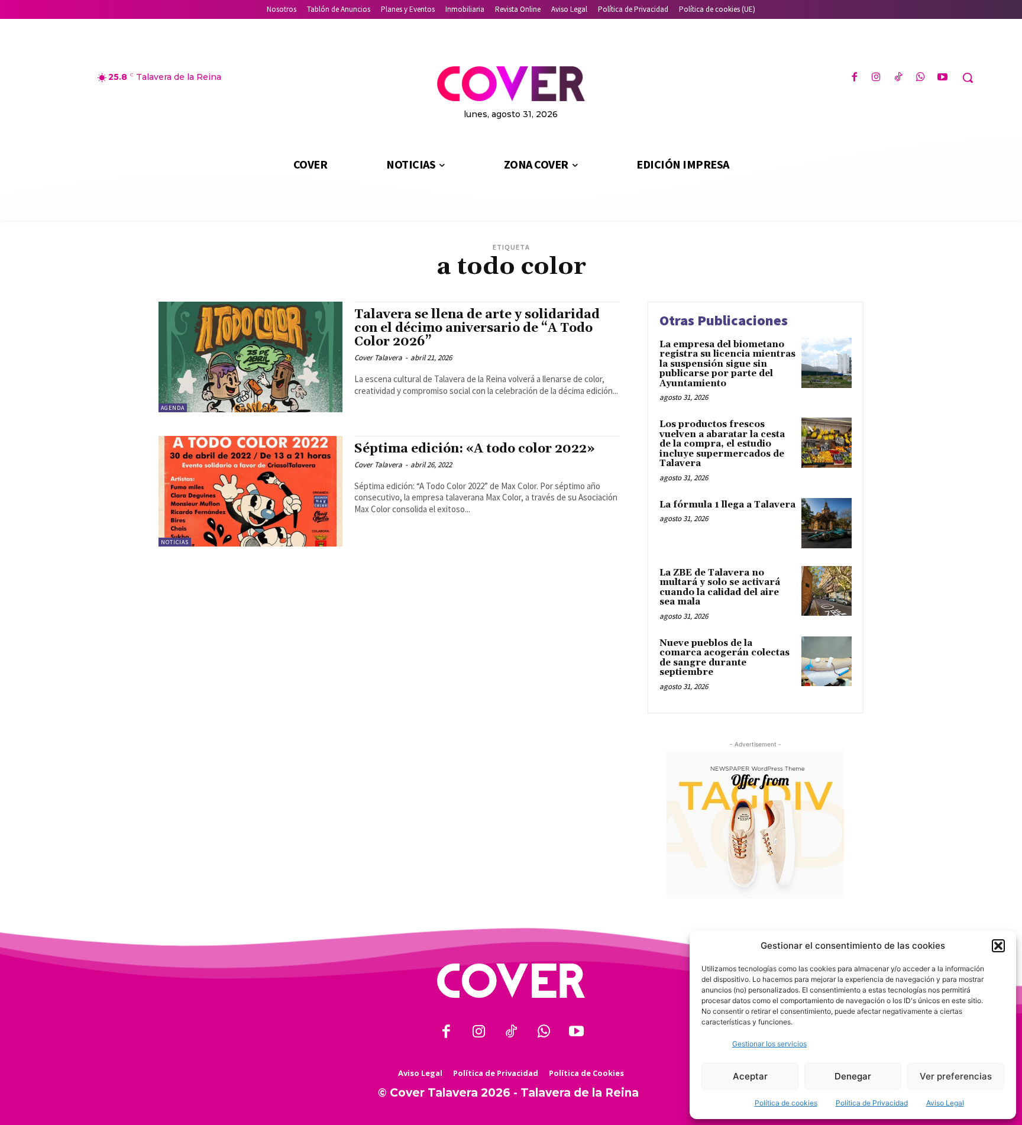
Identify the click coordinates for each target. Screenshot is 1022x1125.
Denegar (853, 1076)
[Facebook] (854, 78)
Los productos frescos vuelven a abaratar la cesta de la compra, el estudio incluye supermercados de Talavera (722, 444)
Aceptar (750, 1076)
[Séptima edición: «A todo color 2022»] (250, 491)
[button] (998, 946)
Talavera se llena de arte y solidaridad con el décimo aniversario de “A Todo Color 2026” (477, 328)
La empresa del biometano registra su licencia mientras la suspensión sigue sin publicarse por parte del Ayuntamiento (727, 364)
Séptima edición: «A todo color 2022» (474, 449)
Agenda (173, 408)
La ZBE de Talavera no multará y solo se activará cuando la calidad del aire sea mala (719, 587)
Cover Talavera (378, 358)
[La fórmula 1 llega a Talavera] (826, 523)
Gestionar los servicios (769, 1043)
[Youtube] (942, 78)
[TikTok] (898, 78)
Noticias (175, 542)
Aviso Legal (945, 1102)
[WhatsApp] (921, 78)
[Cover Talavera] (511, 981)
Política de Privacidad (872, 1102)
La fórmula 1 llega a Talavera (727, 504)
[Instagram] (876, 78)
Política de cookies (786, 1102)
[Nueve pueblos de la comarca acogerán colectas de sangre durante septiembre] (826, 661)
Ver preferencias (956, 1076)
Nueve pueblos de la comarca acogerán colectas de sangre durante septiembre (724, 658)
